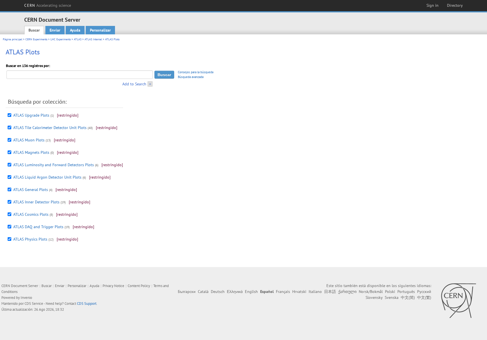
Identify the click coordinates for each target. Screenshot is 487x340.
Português (406, 291)
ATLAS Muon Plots (29, 140)
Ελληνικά (235, 291)
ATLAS (77, 39)
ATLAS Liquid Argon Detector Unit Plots (47, 177)
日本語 (330, 291)
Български (187, 291)
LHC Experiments (60, 39)
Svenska (392, 297)
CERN (47, 5)
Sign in (432, 5)
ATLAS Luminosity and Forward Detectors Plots (53, 164)
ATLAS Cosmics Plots (30, 214)
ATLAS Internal (93, 39)
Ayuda (75, 30)
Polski (390, 291)
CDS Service (34, 303)
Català (203, 291)
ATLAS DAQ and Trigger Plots (38, 226)
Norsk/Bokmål (371, 291)
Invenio (26, 297)
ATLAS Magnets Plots (31, 152)
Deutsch (218, 291)
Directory (455, 5)
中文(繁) (424, 297)
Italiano (315, 291)
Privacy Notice (113, 285)
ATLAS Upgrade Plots (31, 115)
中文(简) (408, 297)
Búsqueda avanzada (190, 77)
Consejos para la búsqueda (195, 72)
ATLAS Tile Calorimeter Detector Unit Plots (50, 127)
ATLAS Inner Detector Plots (36, 202)
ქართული (347, 291)
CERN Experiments (36, 39)
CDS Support (86, 303)
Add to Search (134, 83)
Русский (424, 291)
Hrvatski (299, 291)
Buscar (34, 30)
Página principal (12, 39)
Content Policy (139, 285)
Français (283, 291)
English (251, 291)
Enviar (55, 30)
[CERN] (458, 300)
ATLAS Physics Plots (30, 239)
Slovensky (374, 297)
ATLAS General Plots (30, 189)
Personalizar (100, 30)
